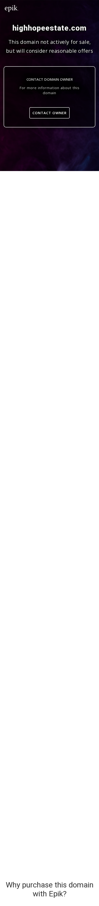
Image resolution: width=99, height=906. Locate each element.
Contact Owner (49, 112)
